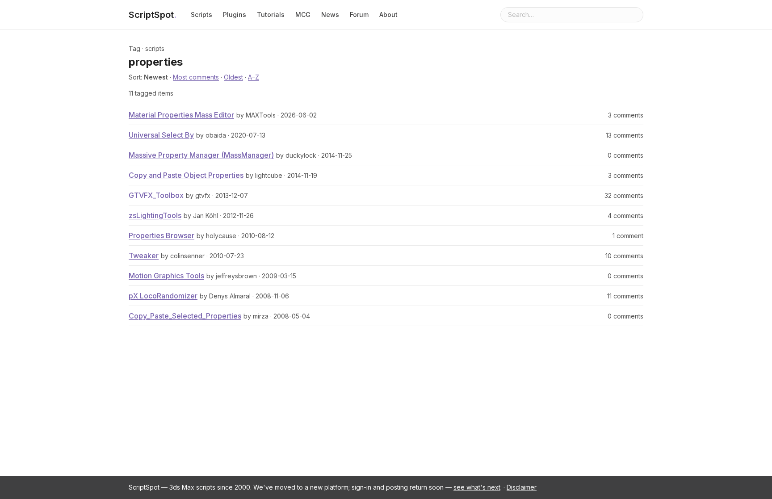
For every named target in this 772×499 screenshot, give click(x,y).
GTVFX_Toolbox (156, 195)
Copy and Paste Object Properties (186, 175)
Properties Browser (161, 235)
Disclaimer (522, 487)
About (388, 14)
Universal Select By (161, 134)
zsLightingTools (155, 215)
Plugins (234, 14)
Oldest (233, 77)
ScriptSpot (152, 14)
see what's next (476, 487)
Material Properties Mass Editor (181, 114)
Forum (359, 14)
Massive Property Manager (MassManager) (201, 155)
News (330, 14)
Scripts (201, 14)
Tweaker (144, 255)
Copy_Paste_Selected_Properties (185, 315)
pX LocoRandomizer (163, 295)
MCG (302, 14)
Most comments (196, 77)
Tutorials (271, 14)
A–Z (253, 77)
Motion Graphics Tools (166, 275)
